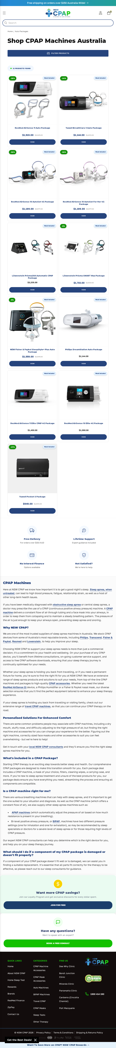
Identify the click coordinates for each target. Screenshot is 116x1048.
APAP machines (21, 812)
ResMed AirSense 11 (14, 687)
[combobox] (58, 22)
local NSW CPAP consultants (46, 746)
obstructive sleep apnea (67, 604)
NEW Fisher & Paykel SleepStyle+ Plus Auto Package (32, 350)
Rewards (12, 987)
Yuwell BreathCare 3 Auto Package (84, 128)
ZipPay (11, 1007)
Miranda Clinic (66, 983)
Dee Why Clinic (67, 966)
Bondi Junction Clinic (67, 975)
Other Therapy (40, 1021)
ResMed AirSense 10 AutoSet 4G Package (32, 202)
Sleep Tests (39, 1015)
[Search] (5, 22)
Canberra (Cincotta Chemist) (69, 999)
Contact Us (13, 1014)
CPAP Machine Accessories (40, 968)
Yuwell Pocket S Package (32, 497)
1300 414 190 (97, 994)
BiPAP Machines (41, 994)
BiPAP (56, 821)
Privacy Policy (43, 1032)
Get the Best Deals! (19, 1039)
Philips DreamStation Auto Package (83, 349)
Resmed (17, 641)
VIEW (32, 142)
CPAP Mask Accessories (39, 979)
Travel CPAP (39, 1001)
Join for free (58, 905)
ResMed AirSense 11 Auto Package (32, 128)
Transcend (95, 637)
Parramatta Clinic (68, 990)
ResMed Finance (16, 1000)
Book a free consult (58, 943)
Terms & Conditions (63, 1032)
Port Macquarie (67, 1008)
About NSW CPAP (16, 973)
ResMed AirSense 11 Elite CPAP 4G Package (32, 423)
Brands (11, 993)
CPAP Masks (39, 1008)
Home (10, 31)
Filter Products (60, 53)
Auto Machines (40, 987)
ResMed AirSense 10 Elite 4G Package (83, 423)
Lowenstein (34, 641)
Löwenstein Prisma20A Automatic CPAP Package (32, 277)
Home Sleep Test (16, 980)
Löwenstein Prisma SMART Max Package (84, 276)
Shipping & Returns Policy (89, 1032)
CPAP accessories (59, 683)
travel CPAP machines (37, 706)
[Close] (35, 1040)
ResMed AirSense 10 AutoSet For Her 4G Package (83, 203)
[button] (58, 1045)
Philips (84, 637)
